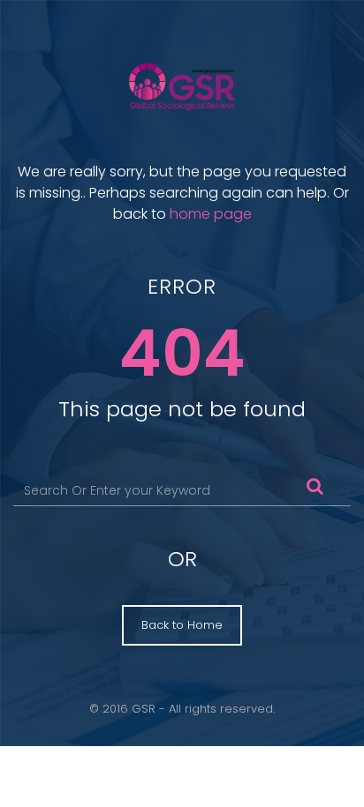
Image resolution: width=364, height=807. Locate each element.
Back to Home (182, 624)
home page (211, 214)
